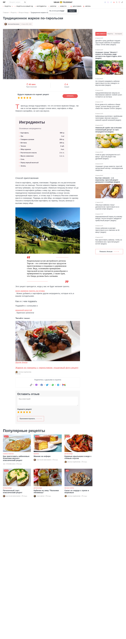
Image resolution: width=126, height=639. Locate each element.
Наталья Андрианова (24, 372)
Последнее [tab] (118, 33)
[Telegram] (111, 2)
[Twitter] (116, 2)
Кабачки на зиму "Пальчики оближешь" (46, 491)
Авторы (87, 6)
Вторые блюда (24, 12)
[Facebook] (105, 2)
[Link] (31, 385)
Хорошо (72, 11)
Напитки (53, 6)
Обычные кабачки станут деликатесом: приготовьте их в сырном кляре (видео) (107, 207)
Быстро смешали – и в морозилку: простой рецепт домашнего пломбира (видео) (107, 180)
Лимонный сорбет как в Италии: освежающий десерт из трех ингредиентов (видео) (108, 130)
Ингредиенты (41, 6)
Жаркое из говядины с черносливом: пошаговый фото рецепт (46, 367)
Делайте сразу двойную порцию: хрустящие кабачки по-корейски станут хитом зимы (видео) (108, 43)
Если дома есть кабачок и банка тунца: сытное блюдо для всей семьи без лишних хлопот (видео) (108, 106)
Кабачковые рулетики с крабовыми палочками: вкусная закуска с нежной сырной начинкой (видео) (108, 118)
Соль (22, 159)
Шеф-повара (77, 6)
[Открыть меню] (4, 2)
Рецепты (8, 6)
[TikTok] (122, 2)
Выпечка (36, 453)
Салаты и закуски (8, 453)
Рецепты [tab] (110, 33)
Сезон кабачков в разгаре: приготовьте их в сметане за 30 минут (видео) (107, 230)
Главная (6, 12)
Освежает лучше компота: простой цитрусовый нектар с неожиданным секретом (109, 168)
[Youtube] (114, 2)
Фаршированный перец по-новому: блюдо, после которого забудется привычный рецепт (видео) (108, 218)
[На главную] (63, 2)
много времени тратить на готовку (30, 291)
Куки (62, 11)
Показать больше (106, 251)
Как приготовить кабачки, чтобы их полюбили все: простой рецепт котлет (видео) (108, 242)
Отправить (70, 96)
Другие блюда (21, 362)
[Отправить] (25, 2)
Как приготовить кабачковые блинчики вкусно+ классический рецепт (16, 458)
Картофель (25, 133)
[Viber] (108, 2)
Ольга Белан (40, 496)
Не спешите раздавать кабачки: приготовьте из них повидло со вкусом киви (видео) (107, 83)
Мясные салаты (69, 488)
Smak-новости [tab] (101, 33)
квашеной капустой (23, 310)
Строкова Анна (10, 463)
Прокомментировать (27, 418)
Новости (63, 6)
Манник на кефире (42, 456)
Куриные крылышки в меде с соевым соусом (77, 457)
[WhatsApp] (53, 385)
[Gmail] (63, 385)
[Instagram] (119, 2)
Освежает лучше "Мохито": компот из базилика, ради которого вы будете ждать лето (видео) (108, 55)
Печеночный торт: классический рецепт (12, 491)
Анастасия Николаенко (13, 24)
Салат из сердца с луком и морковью (76, 491)
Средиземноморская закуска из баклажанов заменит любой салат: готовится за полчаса (108, 95)
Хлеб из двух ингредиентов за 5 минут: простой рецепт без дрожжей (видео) (107, 157)
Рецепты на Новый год (24, 6)
